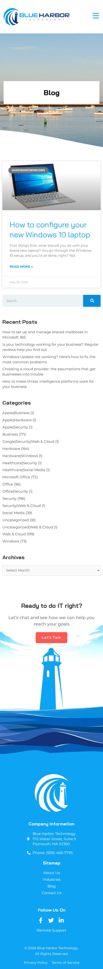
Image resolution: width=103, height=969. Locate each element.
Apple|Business (15, 413)
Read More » (21, 266)
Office (7, 484)
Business (10, 434)
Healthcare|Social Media (23, 470)
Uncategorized (15, 520)
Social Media (13, 513)
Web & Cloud (14, 534)
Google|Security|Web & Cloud (28, 441)
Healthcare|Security (19, 463)
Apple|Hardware (17, 420)
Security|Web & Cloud (21, 506)
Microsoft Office (16, 477)
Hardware (11, 449)
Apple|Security (15, 427)
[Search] (92, 301)
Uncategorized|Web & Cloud (27, 527)
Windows (10, 541)
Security (9, 498)
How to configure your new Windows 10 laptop (50, 229)
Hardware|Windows (20, 456)
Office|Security (15, 491)
